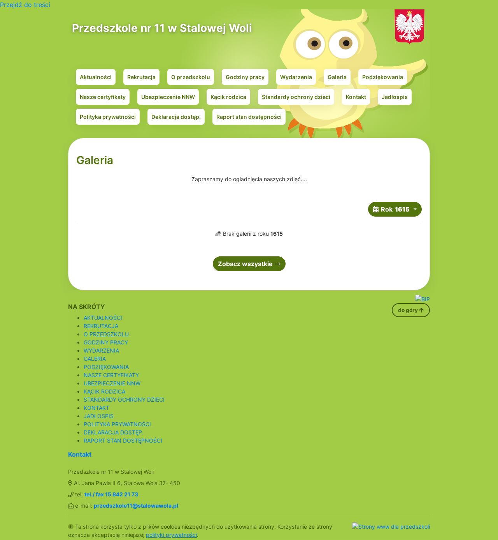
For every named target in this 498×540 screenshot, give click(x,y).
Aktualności (96, 77)
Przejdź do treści (25, 5)
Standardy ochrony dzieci (296, 97)
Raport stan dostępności (249, 116)
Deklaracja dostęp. (176, 116)
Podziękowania (382, 77)
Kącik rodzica (228, 97)
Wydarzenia (296, 77)
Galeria (337, 77)
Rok (395, 209)
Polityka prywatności (108, 116)
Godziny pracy (245, 77)
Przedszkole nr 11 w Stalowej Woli (162, 28)
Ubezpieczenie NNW (168, 97)
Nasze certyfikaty (103, 97)
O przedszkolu (190, 77)
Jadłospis (395, 97)
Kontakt (356, 97)
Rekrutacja (141, 77)
